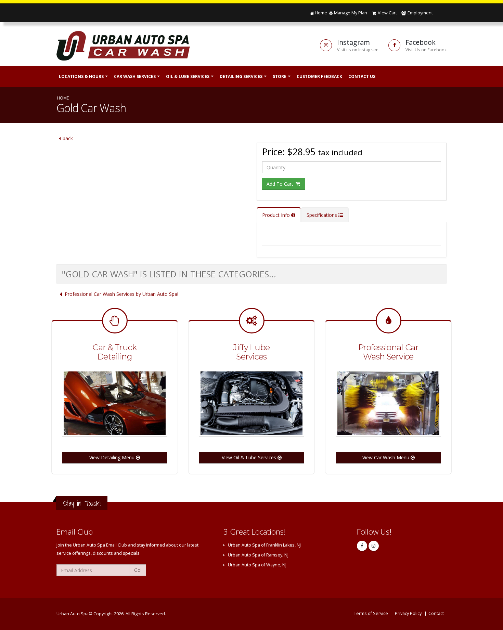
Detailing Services (241, 76)
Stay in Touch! (82, 503)
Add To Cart (281, 184)
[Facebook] (362, 546)
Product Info (276, 215)
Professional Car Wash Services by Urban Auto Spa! (121, 294)
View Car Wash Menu (386, 457)
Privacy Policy (408, 613)
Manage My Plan (350, 13)
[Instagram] (374, 546)
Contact (436, 613)
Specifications (322, 215)
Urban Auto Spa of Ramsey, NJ (258, 555)
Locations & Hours (81, 76)
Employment (420, 13)
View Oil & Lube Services (250, 457)
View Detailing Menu (112, 457)
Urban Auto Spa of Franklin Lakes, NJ (264, 545)
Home (321, 13)
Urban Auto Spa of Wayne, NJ (257, 565)
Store (279, 76)
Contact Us (361, 76)
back (68, 138)
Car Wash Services (135, 76)
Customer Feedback (319, 76)
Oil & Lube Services (187, 76)
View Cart (387, 13)
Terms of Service (371, 613)
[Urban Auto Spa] (136, 45)
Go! (138, 570)
